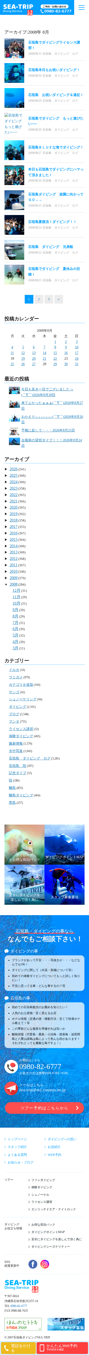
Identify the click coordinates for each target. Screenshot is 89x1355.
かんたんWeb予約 (61, 1347)
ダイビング (17, 707)
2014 (14, 546)
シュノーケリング (23, 699)
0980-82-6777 (40, 1066)
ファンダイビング (43, 1180)
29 (55, 364)
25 (12, 364)
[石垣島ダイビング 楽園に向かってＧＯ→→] (14, 200)
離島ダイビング (21, 795)
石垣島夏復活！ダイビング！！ (52, 222)
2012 (14, 558)
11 (12, 353)
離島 (12, 788)
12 (23, 353)
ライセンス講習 (21, 729)
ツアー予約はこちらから (44, 1108)
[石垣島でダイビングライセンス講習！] (14, 48)
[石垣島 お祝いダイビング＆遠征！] (14, 98)
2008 (14, 584)
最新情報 (16, 743)
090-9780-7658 (56, 1073)
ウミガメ (16, 677)
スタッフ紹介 (17, 1147)
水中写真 (16, 751)
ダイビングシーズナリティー (50, 1246)
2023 (14, 488)
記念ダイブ (17, 773)
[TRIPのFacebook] (32, 1264)
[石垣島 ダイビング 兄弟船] (14, 250)
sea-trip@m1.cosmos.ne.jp (42, 1090)
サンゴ (14, 692)
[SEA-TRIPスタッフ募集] (66, 1328)
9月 (16, 610)
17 (76, 353)
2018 (14, 520)
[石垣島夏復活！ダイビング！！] (14, 225)
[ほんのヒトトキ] (23, 1328)
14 (44, 353)
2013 (14, 552)
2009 (14, 578)
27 (34, 364)
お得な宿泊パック (43, 1224)
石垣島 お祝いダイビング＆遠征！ (56, 95)
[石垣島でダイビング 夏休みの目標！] (14, 275)
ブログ (14, 714)
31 (76, 364)
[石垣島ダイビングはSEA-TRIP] (18, 9)
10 (76, 347)
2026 (14, 469)
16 (66, 353)
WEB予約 (54, 1155)
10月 (17, 603)
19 (23, 358)
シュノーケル (40, 1194)
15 (55, 353)
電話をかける (21, 1348)
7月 (16, 622)
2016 (14, 533)
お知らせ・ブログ (20, 1162)
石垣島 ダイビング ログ (60, 53)
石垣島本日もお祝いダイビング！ (54, 70)
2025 (14, 475)
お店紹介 (54, 1147)
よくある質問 (17, 1155)
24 (76, 358)
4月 (16, 642)
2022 (14, 495)
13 (34, 353)
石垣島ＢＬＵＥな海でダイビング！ (56, 147)
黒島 (12, 803)
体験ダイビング (21, 736)
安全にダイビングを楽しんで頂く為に (56, 1239)
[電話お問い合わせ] (56, 9)
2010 (14, 571)
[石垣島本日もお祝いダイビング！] (14, 73)
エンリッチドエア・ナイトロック (53, 1209)
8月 (16, 616)
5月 (16, 635)
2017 (14, 526)
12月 (17, 590)
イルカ (14, 670)
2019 (14, 514)
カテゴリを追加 (21, 685)
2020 (14, 507)
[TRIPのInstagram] (44, 1264)
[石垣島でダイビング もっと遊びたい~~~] (14, 124)
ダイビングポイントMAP (48, 1232)
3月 (16, 648)
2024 (14, 482)
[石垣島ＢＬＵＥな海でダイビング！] (14, 150)
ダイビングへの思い (62, 1139)
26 (23, 364)
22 (55, 358)
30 (66, 364)
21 (44, 358)
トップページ (17, 1139)
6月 (16, 629)
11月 (17, 597)
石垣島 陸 (17, 766)
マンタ (14, 721)
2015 (14, 539)
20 (34, 358)
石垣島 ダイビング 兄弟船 (50, 247)
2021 (14, 501)
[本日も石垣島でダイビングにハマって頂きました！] (14, 175)
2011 (14, 565)
